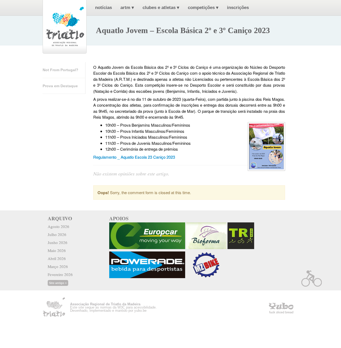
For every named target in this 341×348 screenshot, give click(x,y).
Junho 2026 (57, 242)
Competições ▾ (203, 7)
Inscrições (238, 7)
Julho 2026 (57, 234)
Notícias (103, 7)
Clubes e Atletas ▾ (161, 7)
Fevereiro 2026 (60, 274)
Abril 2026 (57, 258)
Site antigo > (58, 283)
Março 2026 (58, 266)
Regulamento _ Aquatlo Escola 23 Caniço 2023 (134, 157)
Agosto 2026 (58, 226)
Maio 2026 (57, 250)
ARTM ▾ (127, 7)
